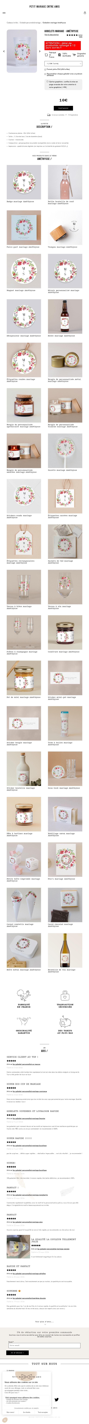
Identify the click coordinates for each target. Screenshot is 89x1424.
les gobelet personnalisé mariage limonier (29, 1118)
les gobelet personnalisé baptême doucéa (29, 1298)
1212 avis (80, 36)
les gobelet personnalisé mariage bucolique (30, 1146)
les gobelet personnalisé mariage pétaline (29, 1273)
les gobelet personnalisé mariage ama (28, 1222)
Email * (11, 1342)
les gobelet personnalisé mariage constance (30, 1091)
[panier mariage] (85, 12)
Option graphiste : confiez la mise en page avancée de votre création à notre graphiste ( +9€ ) (63, 84)
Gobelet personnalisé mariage (30, 23)
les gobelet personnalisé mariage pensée (53, 1249)
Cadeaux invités (12, 23)
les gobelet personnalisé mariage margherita (30, 1195)
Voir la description (51, 35)
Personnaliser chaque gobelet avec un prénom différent (64, 74)
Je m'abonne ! (17, 1353)
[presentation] (4, 51)
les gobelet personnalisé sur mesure (26, 1064)
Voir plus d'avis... (44, 1322)
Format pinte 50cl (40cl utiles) (58, 69)
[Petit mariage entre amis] (44, 6)
